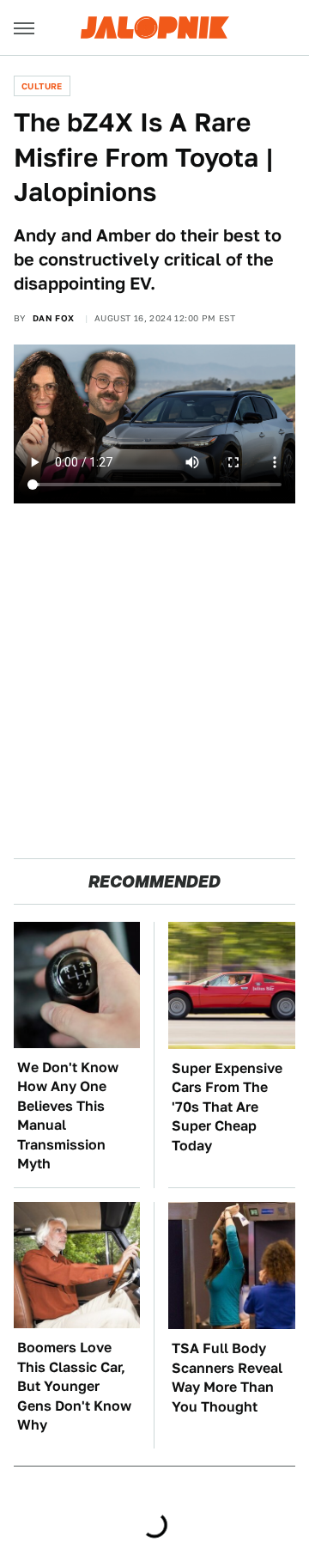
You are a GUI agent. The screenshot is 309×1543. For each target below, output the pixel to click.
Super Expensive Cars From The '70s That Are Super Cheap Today (227, 1107)
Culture (42, 86)
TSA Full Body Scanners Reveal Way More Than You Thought (227, 1377)
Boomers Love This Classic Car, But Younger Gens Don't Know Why (74, 1386)
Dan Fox (54, 318)
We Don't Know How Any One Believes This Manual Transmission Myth (67, 1115)
